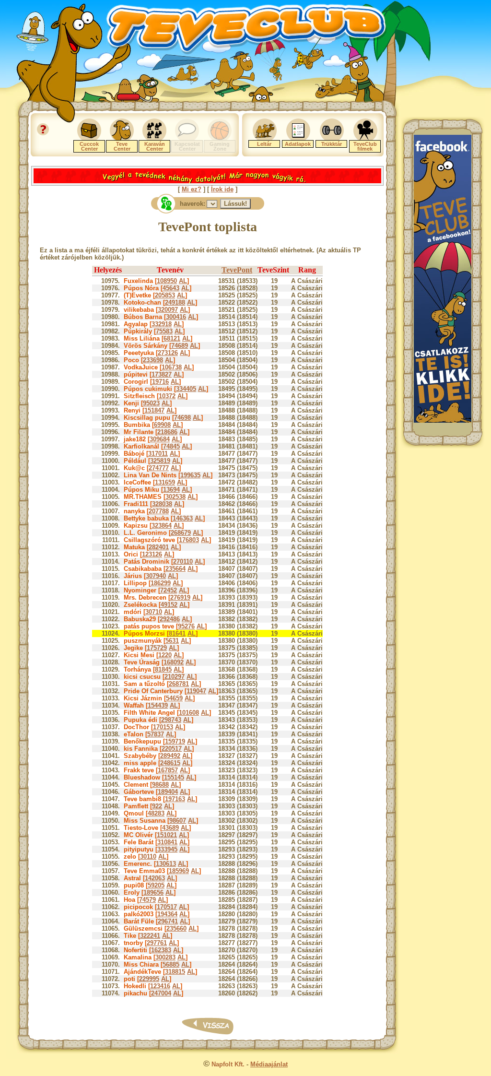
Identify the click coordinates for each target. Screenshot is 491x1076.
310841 (167, 842)
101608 (189, 712)
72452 (168, 590)
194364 (167, 914)
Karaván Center (154, 146)
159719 (175, 741)
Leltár (264, 144)
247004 (161, 993)
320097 (168, 309)
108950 (167, 280)
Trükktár (331, 144)
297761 (157, 942)
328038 (162, 504)
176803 (189, 540)
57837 (155, 734)
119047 (196, 691)
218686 (167, 432)
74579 (147, 899)
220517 (172, 748)
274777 (159, 468)
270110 (183, 561)
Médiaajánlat (269, 1064)
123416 (160, 986)
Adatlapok (298, 144)
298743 (171, 719)
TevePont (237, 270)
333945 (167, 849)
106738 (172, 367)
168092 (174, 662)
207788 (159, 511)
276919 (180, 597)
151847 (154, 410)
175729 (157, 647)
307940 (156, 575)
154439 (158, 705)
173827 (162, 374)
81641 (177, 633)
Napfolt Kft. (228, 1064)
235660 (176, 928)
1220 (165, 655)
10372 (167, 396)
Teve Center (122, 146)
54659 (174, 698)
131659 (165, 482)
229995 (149, 978)
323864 (162, 525)
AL (183, 280)
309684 (160, 439)
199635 (190, 475)
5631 (172, 640)
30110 (148, 856)
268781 (179, 683)
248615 (170, 763)
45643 (171, 288)
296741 (168, 921)
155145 (174, 777)
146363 (183, 518)
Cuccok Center (89, 146)
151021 (167, 835)
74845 (171, 446)
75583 (164, 331)
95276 (186, 626)
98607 (177, 820)
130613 (166, 863)
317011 (158, 453)
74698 (182, 417)
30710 (153, 611)
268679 (181, 532)
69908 (162, 424)
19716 (160, 381)
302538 (175, 496)
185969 (179, 871)
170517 (167, 906)
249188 (175, 302)
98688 (160, 784)
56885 (171, 964)
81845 (163, 669)
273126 (168, 352)
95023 (151, 403)
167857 (168, 770)
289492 (170, 755)
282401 (159, 547)
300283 (165, 957)
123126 (152, 554)
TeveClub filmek (365, 146)
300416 (176, 316)
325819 (160, 460)
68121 (172, 338)
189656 (153, 892)
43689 (170, 827)
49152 (169, 604)
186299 (161, 583)
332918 (162, 324)
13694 (171, 489)
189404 (168, 791)
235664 (175, 568)
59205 (156, 885)
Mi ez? (191, 189)
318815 (175, 971)
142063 (155, 878)
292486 (170, 619)
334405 (186, 388)
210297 (174, 676)
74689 (179, 345)
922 (157, 806)
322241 (150, 935)
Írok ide (222, 189)
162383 (161, 950)
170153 (163, 727)
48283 (156, 813)
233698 (153, 360)
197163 (175, 799)
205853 (165, 295)
